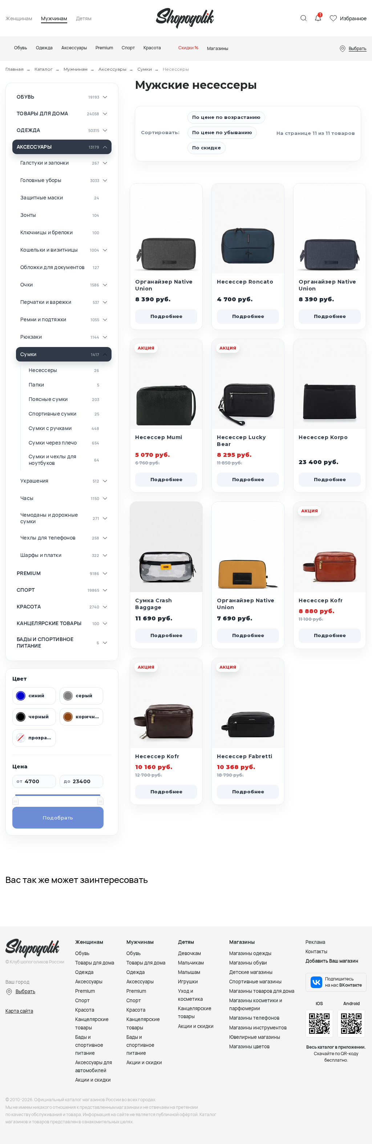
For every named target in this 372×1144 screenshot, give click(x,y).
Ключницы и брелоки (46, 232)
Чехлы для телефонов (48, 537)
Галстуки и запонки (44, 163)
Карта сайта (19, 1011)
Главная (14, 69)
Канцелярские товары (49, 623)
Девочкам (189, 953)
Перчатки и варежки (45, 302)
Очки (26, 284)
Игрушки (188, 981)
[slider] (15, 800)
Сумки (144, 69)
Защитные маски (41, 197)
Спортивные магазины (255, 981)
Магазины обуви (248, 962)
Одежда (28, 130)
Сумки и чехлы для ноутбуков (53, 459)
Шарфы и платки (40, 555)
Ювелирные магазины (254, 1037)
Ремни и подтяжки (43, 319)
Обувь (25, 97)
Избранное (353, 18)
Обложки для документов (52, 267)
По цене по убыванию (222, 132)
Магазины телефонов (254, 1018)
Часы (26, 498)
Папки (36, 384)
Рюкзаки (31, 337)
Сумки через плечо (53, 442)
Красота (29, 606)
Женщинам (18, 19)
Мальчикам (191, 962)
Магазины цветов (249, 1046)
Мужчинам (54, 19)
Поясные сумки (48, 399)
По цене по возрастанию (226, 117)
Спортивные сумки (52, 413)
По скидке (206, 147)
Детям (84, 19)
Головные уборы (40, 180)
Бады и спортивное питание (45, 642)
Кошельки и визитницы (49, 250)
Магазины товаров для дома (261, 991)
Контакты (316, 951)
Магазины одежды (250, 953)
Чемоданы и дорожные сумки (49, 518)
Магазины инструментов (258, 1027)
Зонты (28, 215)
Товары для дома (42, 113)
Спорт (26, 590)
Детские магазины (250, 972)
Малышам (189, 972)
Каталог (44, 69)
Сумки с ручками (50, 428)
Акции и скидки (93, 1080)
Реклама (315, 942)
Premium (29, 573)
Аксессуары (112, 69)
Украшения (34, 481)
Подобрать (58, 818)
